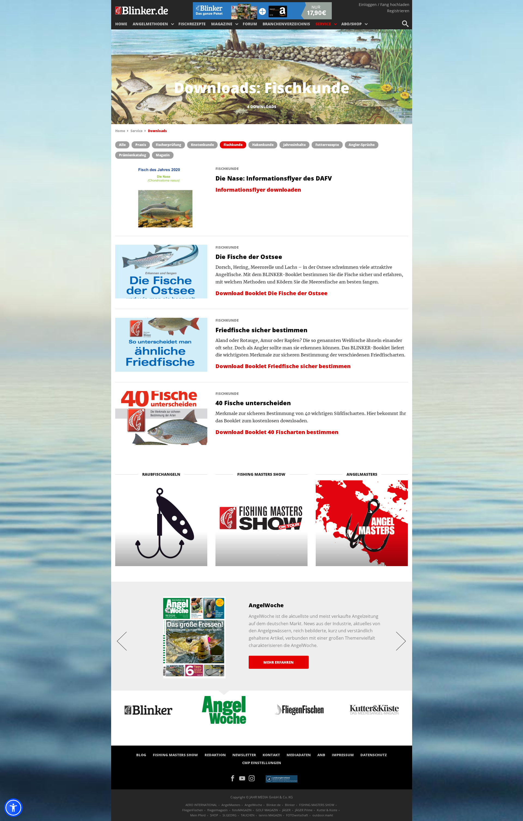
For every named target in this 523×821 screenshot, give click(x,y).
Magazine (221, 23)
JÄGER (286, 810)
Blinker (290, 805)
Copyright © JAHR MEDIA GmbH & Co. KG (261, 797)
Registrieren (398, 10)
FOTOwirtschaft (297, 815)
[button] (13, 808)
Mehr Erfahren (278, 662)
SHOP (214, 815)
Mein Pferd (198, 815)
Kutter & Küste (327, 810)
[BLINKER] (142, 10)
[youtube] (244, 778)
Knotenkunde (202, 144)
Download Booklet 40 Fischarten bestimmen (276, 432)
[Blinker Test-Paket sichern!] (262, 10)
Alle (122, 144)
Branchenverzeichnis (286, 23)
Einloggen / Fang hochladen (384, 4)
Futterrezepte (327, 144)
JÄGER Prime (303, 810)
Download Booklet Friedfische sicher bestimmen (283, 366)
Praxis (140, 144)
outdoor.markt (322, 815)
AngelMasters (230, 805)
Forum (250, 23)
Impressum (343, 754)
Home (121, 23)
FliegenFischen (192, 810)
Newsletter (244, 754)
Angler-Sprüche (362, 144)
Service (323, 23)
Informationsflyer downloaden (258, 189)
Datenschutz (373, 754)
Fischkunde (233, 144)
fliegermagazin (217, 810)
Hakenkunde (262, 144)
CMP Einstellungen (261, 762)
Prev (122, 641)
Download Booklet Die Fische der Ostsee (271, 293)
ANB (321, 754)
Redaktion (215, 754)
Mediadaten (299, 754)
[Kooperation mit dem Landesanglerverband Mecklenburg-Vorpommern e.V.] (281, 778)
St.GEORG (229, 815)
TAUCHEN (247, 815)
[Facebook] (234, 778)
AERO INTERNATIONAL (201, 805)
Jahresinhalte (294, 144)
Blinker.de (273, 805)
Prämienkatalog (132, 155)
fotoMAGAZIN (241, 810)
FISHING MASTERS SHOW (175, 754)
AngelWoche (253, 805)
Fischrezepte (192, 23)
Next (401, 641)
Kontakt (271, 754)
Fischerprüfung (168, 144)
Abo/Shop (351, 23)
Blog (141, 754)
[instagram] (253, 778)
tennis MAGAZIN (270, 815)
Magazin (163, 155)
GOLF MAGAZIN (267, 810)
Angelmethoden (150, 23)
